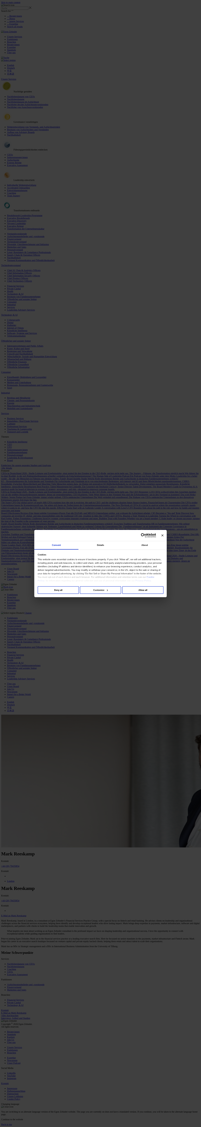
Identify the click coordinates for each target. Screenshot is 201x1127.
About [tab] (144, 545)
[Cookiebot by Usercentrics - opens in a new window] (143, 535)
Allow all (142, 590)
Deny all (58, 590)
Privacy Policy (143, 580)
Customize (98, 590)
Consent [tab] (56, 545)
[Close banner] (162, 535)
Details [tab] (100, 545)
